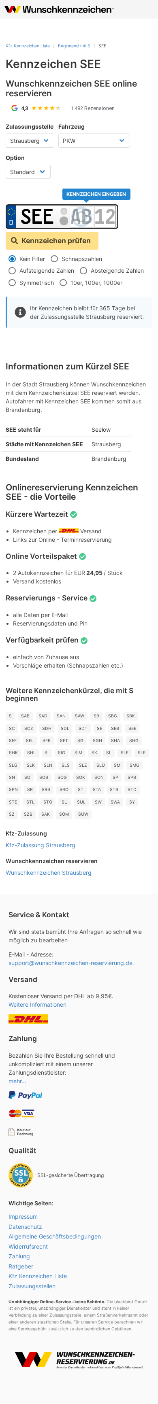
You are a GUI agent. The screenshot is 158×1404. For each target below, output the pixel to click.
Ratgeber (21, 1266)
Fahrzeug (71, 126)
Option (15, 157)
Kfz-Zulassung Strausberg (40, 845)
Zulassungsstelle (29, 126)
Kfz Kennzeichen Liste (28, 46)
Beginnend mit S (74, 46)
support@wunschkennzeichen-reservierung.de (70, 962)
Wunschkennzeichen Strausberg (49, 872)
